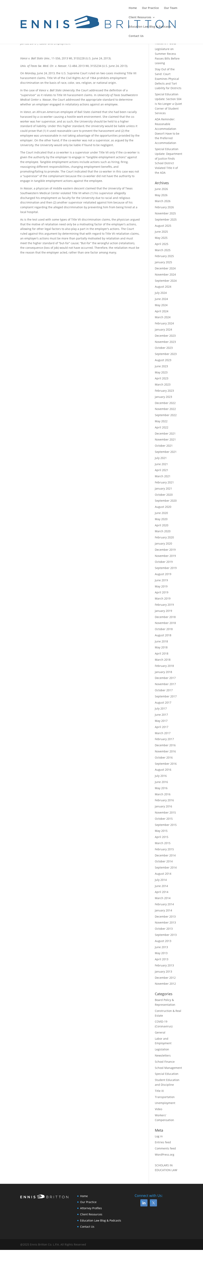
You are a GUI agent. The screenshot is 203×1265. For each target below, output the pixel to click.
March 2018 (162, 659)
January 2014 (163, 910)
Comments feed (165, 1148)
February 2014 (164, 904)
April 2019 (161, 592)
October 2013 (164, 928)
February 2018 (164, 666)
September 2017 (166, 696)
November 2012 (165, 983)
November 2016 (165, 751)
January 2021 (163, 488)
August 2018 (163, 635)
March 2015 (162, 843)
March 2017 (162, 733)
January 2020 (163, 543)
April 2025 (161, 244)
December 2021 (165, 433)
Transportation (165, 1097)
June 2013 (161, 947)
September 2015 (166, 825)
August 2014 (163, 873)
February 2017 (164, 739)
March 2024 (162, 317)
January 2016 (163, 806)
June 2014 (161, 886)
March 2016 (162, 794)
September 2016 (166, 764)
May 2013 (161, 953)
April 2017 (161, 727)
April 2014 (161, 892)
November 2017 (165, 684)
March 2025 (162, 250)
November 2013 (165, 922)
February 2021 (164, 482)
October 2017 (164, 690)
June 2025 (161, 231)
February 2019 (164, 604)
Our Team (170, 8)
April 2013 (161, 959)
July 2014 (161, 880)
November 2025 (165, 213)
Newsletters (163, 1055)
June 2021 (161, 464)
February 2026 (164, 207)
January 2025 (163, 262)
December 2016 (165, 745)
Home (133, 8)
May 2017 (161, 721)
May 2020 (161, 519)
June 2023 (161, 366)
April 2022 (161, 427)
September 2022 (166, 415)
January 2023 (163, 397)
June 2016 (161, 782)
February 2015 (164, 849)
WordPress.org (164, 1154)
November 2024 (165, 274)
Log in (159, 1136)
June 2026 (161, 189)
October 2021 (164, 445)
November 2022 (165, 409)
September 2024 (166, 281)
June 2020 (161, 513)
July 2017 (161, 708)
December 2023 (165, 335)
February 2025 (164, 256)
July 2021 (161, 458)
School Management (168, 1068)
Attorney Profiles (91, 1208)
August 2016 (163, 769)
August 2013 (163, 941)
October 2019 (164, 562)
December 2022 (165, 403)
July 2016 (161, 776)
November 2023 (165, 342)
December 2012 (165, 978)
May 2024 (161, 305)
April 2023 (161, 378)
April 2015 (161, 837)
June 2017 (161, 714)
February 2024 (164, 323)
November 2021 (165, 439)
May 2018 (161, 647)
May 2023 (161, 372)
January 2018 (163, 672)
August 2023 (163, 360)
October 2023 (164, 348)
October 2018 (164, 629)
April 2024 (161, 311)
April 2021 (161, 470)
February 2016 (164, 800)
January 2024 (163, 329)
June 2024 (161, 299)
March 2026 (162, 201)
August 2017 (163, 702)
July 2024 (161, 293)
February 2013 (164, 965)
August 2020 (163, 507)
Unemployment (165, 1103)
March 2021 (162, 476)
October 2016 (164, 757)
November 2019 (165, 556)
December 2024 (165, 268)
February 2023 (164, 390)
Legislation (162, 1049)
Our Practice (150, 8)
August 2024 (163, 286)
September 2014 (166, 867)
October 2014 (164, 861)
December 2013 (165, 916)
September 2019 (166, 568)
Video (158, 1109)
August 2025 (163, 226)
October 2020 (164, 495)
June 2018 (161, 641)
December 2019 (165, 550)
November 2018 (165, 623)
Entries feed (163, 1142)
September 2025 (166, 219)
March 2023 (162, 384)
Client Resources (140, 17)
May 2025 (161, 238)
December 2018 (165, 617)
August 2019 (163, 574)
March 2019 (162, 598)
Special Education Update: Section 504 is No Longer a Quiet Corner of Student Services (168, 103)
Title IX (159, 1091)
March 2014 (162, 898)
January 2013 (163, 971)
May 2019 (161, 586)
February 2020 (164, 537)
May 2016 (161, 788)
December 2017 (165, 678)
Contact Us (136, 36)
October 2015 (164, 819)
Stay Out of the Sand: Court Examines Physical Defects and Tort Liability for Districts (168, 78)
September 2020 (166, 500)
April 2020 (161, 525)
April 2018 (161, 653)
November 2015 (165, 812)
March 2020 (162, 531)
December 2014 (165, 855)
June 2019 (161, 580)
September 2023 (166, 354)
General (160, 1032)
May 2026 (161, 195)
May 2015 (161, 831)
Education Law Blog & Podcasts (150, 26)
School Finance (165, 1061)
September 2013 (166, 935)
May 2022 (161, 421)
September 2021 (166, 452)
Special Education (166, 1074)
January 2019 (163, 611)
